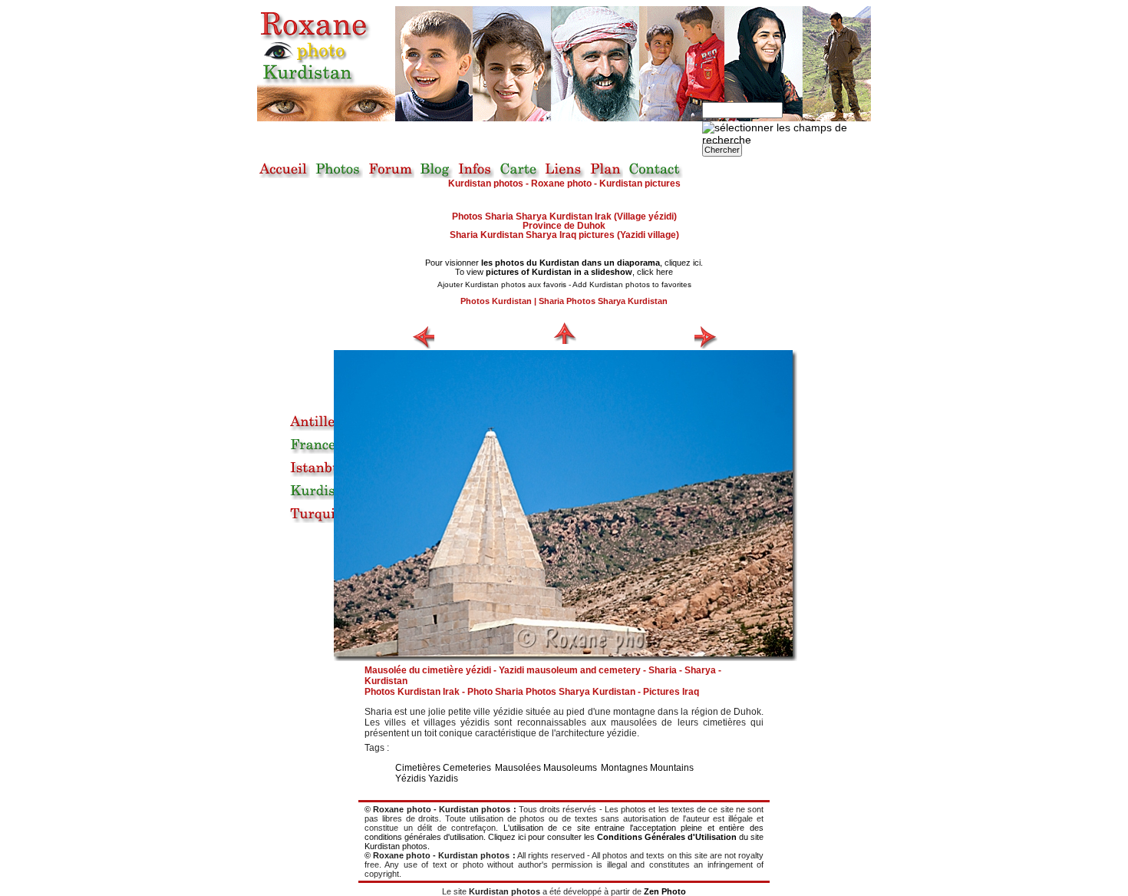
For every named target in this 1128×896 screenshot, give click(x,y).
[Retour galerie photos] (564, 332)
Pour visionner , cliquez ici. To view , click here (564, 267)
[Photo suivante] (705, 337)
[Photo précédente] (422, 337)
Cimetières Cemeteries (443, 767)
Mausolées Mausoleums (546, 767)
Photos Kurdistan (496, 301)
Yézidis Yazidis (426, 778)
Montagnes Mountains (647, 767)
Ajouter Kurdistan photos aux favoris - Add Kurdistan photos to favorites (564, 284)
